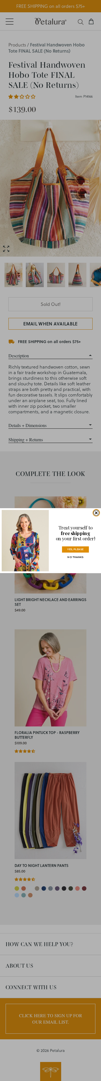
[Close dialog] (96, 512)
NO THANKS (75, 557)
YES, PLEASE (75, 549)
